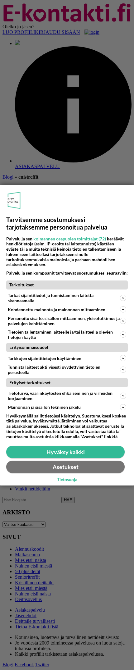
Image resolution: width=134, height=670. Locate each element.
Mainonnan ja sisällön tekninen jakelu (44, 407)
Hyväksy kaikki (65, 452)
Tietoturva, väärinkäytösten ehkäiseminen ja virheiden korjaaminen (60, 395)
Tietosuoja (67, 479)
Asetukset (66, 466)
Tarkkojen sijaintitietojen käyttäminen (44, 358)
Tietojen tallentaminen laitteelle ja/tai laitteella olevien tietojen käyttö (60, 334)
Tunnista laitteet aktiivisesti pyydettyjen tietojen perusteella (54, 369)
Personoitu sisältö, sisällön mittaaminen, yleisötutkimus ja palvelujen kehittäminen (64, 321)
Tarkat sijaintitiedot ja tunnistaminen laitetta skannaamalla (50, 298)
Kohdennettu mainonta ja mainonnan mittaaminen (56, 309)
